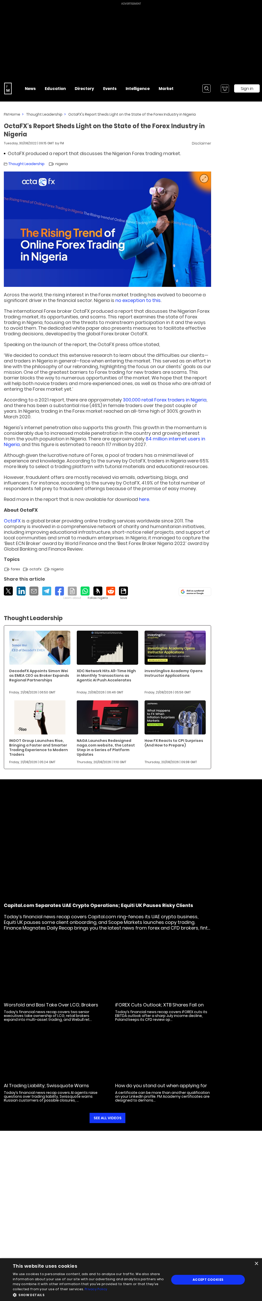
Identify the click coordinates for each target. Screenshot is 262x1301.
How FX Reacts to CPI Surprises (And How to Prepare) (174, 743)
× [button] (256, 1264)
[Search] (206, 88)
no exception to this (138, 300)
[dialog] (131, 1279)
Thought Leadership (44, 114)
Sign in (247, 89)
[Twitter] (8, 591)
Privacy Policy (96, 1289)
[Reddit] (110, 591)
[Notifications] (225, 88)
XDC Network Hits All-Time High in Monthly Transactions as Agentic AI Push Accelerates (106, 675)
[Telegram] (46, 591)
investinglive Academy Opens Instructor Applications (174, 673)
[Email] (33, 591)
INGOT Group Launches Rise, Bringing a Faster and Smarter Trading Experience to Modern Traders (38, 747)
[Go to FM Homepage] (8, 88)
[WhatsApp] (85, 591)
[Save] (123, 593)
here (144, 499)
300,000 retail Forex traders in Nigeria (164, 400)
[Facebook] (59, 591)
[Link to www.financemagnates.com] (39, 648)
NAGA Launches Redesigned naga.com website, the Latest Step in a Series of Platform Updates (106, 747)
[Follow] (97, 593)
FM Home (12, 114)
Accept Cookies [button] (208, 1279)
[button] (89, 1294)
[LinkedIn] (21, 591)
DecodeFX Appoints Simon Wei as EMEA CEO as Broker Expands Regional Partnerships (39, 675)
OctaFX (12, 521)
